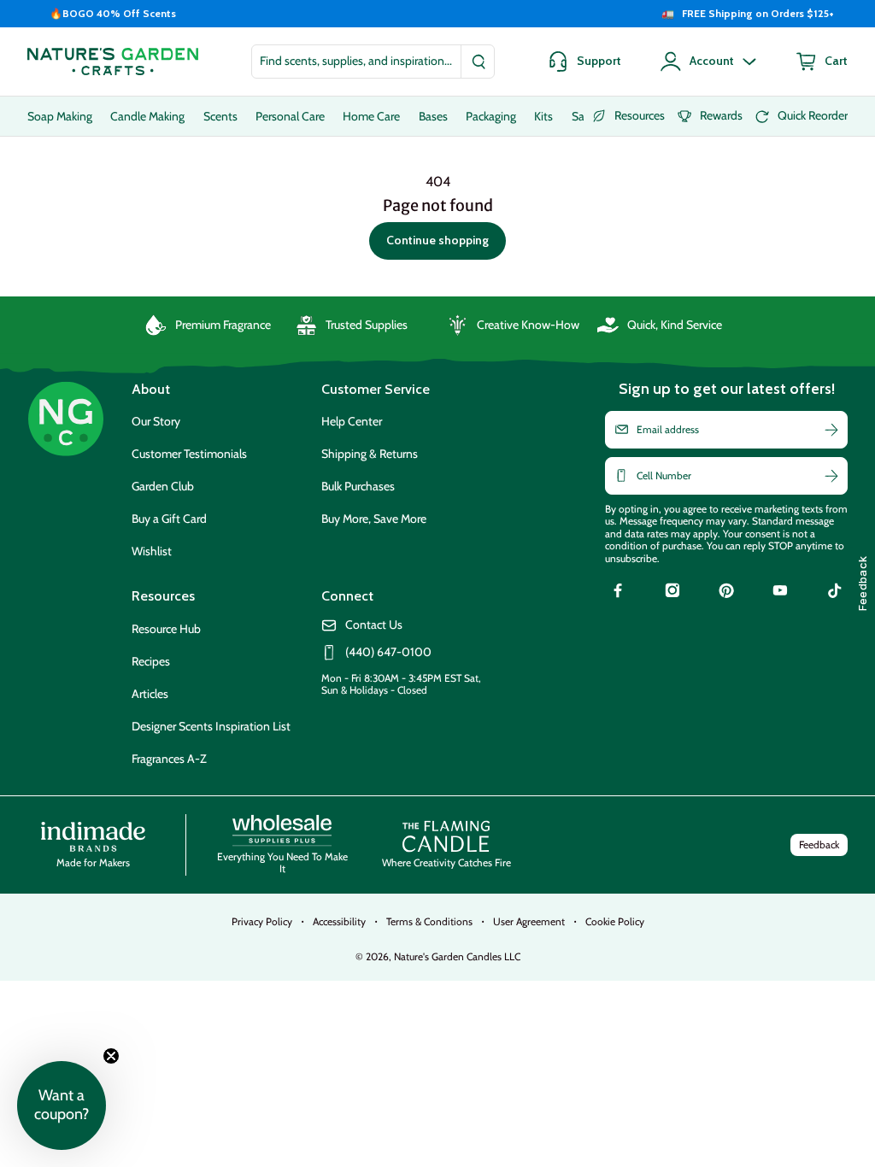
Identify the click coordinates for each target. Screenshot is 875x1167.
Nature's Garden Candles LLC (457, 956)
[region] (437, 13)
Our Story (156, 421)
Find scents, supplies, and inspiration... (356, 61)
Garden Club (163, 486)
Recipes (151, 661)
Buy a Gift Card (169, 518)
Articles (150, 693)
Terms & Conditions (429, 921)
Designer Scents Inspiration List (211, 726)
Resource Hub (166, 628)
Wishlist (152, 551)
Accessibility (339, 921)
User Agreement (529, 921)
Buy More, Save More (373, 518)
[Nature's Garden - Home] (112, 61)
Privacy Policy (262, 921)
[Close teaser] (111, 1055)
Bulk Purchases (358, 486)
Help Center (351, 421)
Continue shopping (437, 240)
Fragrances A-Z (169, 758)
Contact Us (373, 625)
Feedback (819, 844)
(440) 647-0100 (388, 652)
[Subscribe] (831, 430)
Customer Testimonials (189, 453)
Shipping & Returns (369, 453)
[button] (61, 1105)
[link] (617, 593)
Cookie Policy (614, 921)
